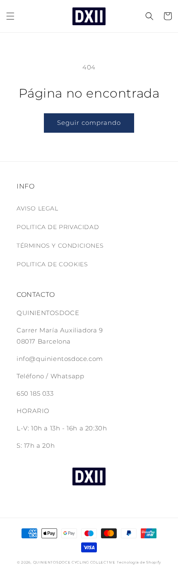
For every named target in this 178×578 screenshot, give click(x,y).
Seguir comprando (89, 123)
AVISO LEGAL (37, 208)
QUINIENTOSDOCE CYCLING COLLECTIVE (74, 562)
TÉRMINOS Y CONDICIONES (60, 245)
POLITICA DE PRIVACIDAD (58, 227)
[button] (10, 16)
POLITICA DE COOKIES (52, 264)
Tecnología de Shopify (139, 562)
